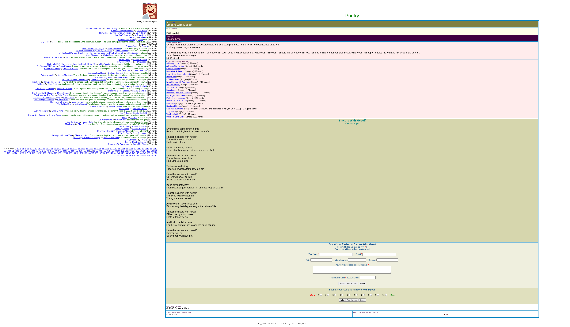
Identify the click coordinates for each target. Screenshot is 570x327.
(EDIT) (173, 22)
